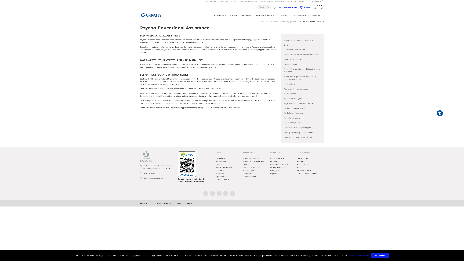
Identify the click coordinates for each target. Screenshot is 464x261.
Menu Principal (211, 2)
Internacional (220, 173)
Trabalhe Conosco (222, 179)
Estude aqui (220, 15)
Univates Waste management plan (297, 127)
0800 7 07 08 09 (149, 173)
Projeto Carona (290, 94)
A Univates (246, 15)
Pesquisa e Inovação (265, 15)
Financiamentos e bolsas (279, 164)
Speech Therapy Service (293, 123)
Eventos (300, 167)
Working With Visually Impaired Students (299, 137)
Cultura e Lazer (300, 15)
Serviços (316, 15)
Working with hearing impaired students (299, 132)
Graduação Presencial (251, 158)
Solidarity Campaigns (292, 118)
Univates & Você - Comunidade (308, 173)
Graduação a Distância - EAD (253, 161)
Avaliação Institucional (224, 167)
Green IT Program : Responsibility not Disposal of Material (302, 70)
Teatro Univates (303, 158)
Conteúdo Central (231, 2)
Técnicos (246, 164)
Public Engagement (288, 21)
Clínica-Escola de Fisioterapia (295, 50)
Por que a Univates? (277, 167)
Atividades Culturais (304, 170)
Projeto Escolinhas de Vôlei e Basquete (299, 103)
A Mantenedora (221, 161)
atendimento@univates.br (153, 178)
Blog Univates (275, 173)
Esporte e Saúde (303, 164)
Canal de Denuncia (266, 2)
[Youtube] (225, 193)
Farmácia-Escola (290, 64)
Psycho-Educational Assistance (296, 108)
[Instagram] (219, 193)
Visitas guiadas (275, 170)
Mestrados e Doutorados (252, 167)
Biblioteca (300, 161)
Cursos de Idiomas (250, 176)
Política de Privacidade (248, 2)
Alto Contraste (280, 2)
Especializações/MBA (250, 170)
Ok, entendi (380, 255)
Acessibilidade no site (296, 2)
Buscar (268, 7)
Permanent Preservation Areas (296, 89)
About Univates (272, 21)
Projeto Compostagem (293, 98)
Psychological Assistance (293, 113)
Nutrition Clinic (289, 84)
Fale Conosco (316, 2)
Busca (220, 2)
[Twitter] (212, 193)
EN (261, 21)
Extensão (284, 15)
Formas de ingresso (277, 158)
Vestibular (273, 161)
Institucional (220, 158)
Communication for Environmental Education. (301, 54)
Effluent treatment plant (293, 59)
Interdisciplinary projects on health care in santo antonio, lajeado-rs (300, 77)
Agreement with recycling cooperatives (299, 40)
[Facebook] (205, 193)
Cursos (233, 15)
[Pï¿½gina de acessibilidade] (307, 1)
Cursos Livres (248, 173)
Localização (220, 170)
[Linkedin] (232, 193)
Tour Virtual (220, 164)
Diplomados (220, 176)
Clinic (286, 45)
